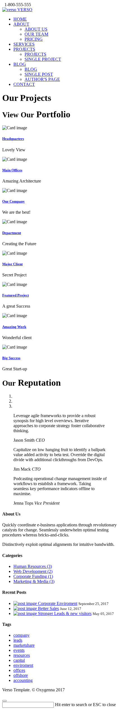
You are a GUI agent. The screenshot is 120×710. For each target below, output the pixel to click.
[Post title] (25, 603)
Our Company (13, 201)
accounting (23, 680)
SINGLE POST (39, 74)
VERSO (24, 9)
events (19, 650)
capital (19, 660)
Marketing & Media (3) (33, 581)
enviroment (23, 665)
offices (19, 670)
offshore (20, 675)
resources (21, 655)
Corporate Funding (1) (33, 576)
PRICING (34, 39)
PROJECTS (24, 49)
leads (17, 640)
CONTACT (24, 84)
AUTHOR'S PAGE (42, 79)
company (21, 635)
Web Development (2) (32, 571)
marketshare (24, 645)
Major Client (12, 264)
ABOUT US (36, 29)
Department (11, 233)
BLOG (19, 64)
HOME (20, 19)
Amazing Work (14, 327)
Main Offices (12, 170)
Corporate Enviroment (57, 603)
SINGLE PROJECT (43, 59)
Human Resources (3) (32, 566)
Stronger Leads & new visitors (65, 613)
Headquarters (13, 139)
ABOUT (21, 24)
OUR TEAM (36, 34)
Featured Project (15, 295)
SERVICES (24, 44)
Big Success (11, 358)
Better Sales (48, 608)
